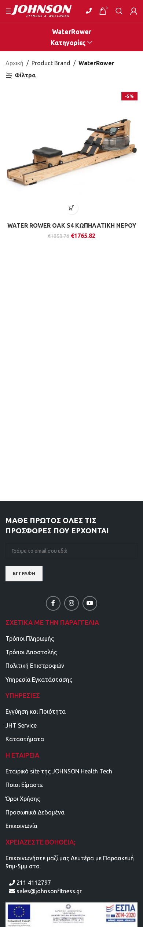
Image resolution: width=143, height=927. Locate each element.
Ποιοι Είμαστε (24, 784)
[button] (71, 208)
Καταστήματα (25, 739)
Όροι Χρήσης (23, 798)
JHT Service (21, 725)
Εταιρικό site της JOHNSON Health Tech (59, 771)
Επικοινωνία (21, 826)
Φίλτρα (25, 75)
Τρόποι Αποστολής (31, 652)
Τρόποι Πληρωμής (30, 638)
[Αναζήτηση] (119, 11)
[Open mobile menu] (9, 11)
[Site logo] (46, 10)
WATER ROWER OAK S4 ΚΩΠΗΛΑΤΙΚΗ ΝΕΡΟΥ (71, 225)
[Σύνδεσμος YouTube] (89, 603)
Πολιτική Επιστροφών (35, 665)
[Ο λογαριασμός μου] (133, 11)
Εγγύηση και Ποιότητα (36, 711)
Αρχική (14, 63)
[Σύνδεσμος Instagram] (71, 603)
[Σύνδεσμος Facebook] (53, 603)
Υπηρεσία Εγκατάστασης (39, 679)
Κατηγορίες (68, 43)
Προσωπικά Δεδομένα (35, 812)
